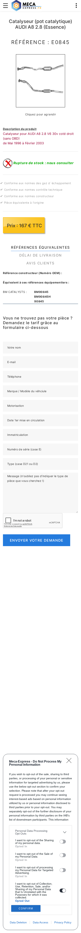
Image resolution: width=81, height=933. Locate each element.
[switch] (63, 842)
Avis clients (40, 263)
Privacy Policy (62, 922)
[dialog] (40, 842)
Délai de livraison (40, 255)
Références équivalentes (40, 247)
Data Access (40, 922)
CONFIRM (26, 908)
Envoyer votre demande (36, 540)
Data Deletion (18, 922)
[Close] (70, 762)
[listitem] (40, 832)
